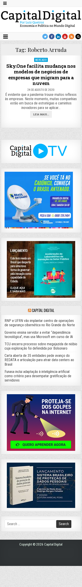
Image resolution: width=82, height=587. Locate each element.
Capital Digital (43, 310)
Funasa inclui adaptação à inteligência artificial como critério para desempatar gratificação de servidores (38, 376)
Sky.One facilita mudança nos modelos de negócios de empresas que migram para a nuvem (40, 74)
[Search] (78, 36)
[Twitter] (45, 36)
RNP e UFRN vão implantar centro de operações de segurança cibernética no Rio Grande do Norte (40, 323)
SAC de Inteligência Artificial (71, 586)
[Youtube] (65, 36)
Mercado (41, 60)
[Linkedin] (58, 36)
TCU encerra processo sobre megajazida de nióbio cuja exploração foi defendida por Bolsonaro (41, 346)
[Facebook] (51, 36)
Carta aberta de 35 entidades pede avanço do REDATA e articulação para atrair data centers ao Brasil (39, 359)
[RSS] (71, 36)
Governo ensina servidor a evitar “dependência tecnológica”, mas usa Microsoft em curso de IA (39, 334)
